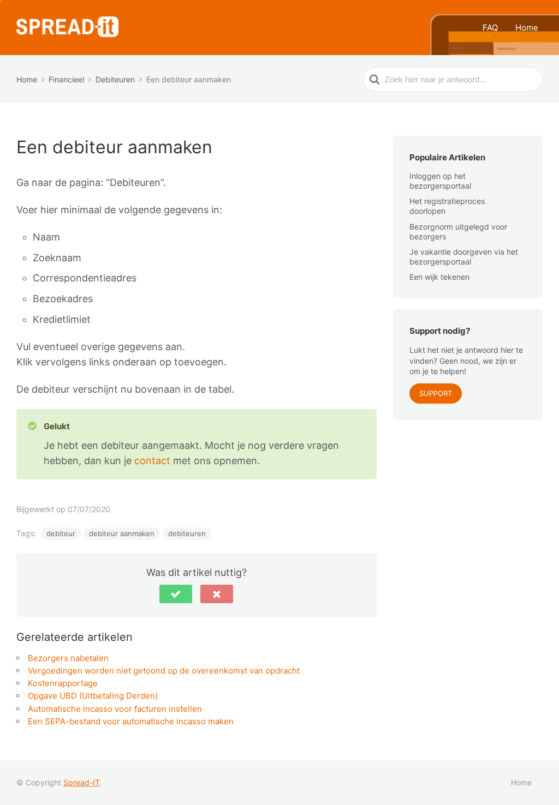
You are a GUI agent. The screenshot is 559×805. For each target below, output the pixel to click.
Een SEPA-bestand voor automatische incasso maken (131, 721)
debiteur (60, 533)
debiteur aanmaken (121, 533)
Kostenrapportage (63, 683)
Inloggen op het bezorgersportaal (440, 180)
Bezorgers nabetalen (68, 658)
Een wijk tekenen (439, 276)
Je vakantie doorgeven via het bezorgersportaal (463, 256)
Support (435, 393)
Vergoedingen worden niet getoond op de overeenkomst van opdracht (164, 670)
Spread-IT (81, 782)
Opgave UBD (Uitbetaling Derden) (93, 695)
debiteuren (187, 533)
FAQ (490, 27)
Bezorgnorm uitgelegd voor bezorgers (458, 231)
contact (153, 460)
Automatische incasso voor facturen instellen (115, 709)
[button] (175, 594)
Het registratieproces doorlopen (447, 205)
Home (526, 27)
